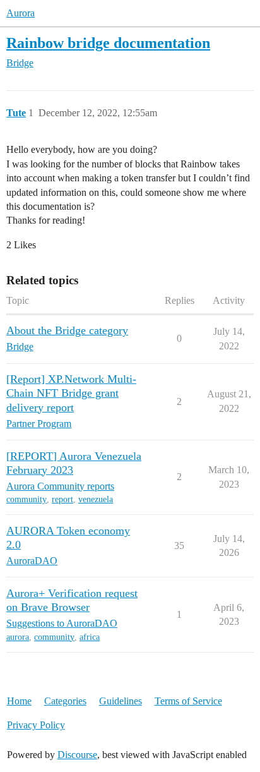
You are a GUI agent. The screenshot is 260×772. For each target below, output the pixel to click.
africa (90, 637)
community (26, 499)
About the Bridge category (67, 330)
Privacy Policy (36, 725)
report (62, 499)
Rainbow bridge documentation (108, 42)
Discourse (77, 754)
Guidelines (120, 701)
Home (19, 701)
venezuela (95, 499)
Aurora (20, 13)
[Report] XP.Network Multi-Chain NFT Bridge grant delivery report (71, 393)
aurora (17, 637)
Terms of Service (188, 701)
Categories (65, 701)
